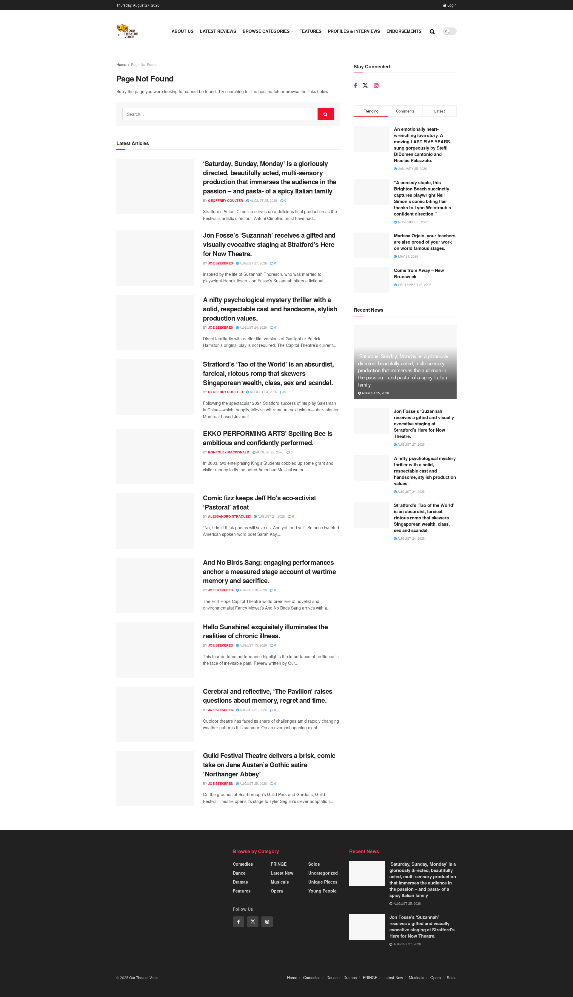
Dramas (240, 882)
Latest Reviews (218, 31)
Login (451, 4)
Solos (314, 864)
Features (310, 31)
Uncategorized (323, 873)
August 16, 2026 (253, 589)
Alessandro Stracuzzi (229, 516)
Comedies (243, 864)
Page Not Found (144, 64)
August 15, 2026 (253, 645)
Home (121, 64)
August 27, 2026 (253, 263)
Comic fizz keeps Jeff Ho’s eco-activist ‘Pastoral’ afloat (259, 502)
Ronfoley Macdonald (228, 452)
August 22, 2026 (269, 452)
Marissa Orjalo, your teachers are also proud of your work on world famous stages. (424, 241)
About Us (182, 31)
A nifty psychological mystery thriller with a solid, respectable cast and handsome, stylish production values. (270, 309)
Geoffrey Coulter (225, 200)
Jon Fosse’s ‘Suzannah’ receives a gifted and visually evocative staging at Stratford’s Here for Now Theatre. (269, 244)
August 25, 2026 (263, 200)
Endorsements (403, 31)
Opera (277, 891)
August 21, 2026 (271, 516)
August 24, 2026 (253, 327)
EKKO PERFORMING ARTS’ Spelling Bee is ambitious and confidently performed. (267, 437)
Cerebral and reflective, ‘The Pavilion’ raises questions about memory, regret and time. (267, 695)
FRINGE (278, 864)
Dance (239, 873)
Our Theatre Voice (143, 977)
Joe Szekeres (220, 263)
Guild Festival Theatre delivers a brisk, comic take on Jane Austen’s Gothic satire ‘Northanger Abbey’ (269, 764)
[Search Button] (326, 114)
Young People (322, 891)
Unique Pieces (323, 882)
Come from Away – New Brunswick (419, 273)
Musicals (280, 882)
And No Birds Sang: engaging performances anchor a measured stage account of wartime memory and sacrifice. (269, 571)
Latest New (282, 873)
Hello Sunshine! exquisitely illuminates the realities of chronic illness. (265, 631)
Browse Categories (266, 31)
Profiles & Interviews (354, 31)
